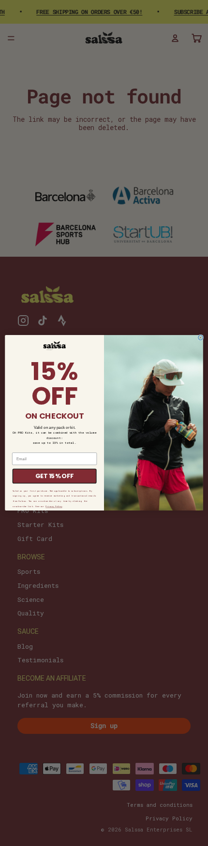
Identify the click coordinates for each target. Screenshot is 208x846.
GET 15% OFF (54, 476)
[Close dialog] (200, 337)
